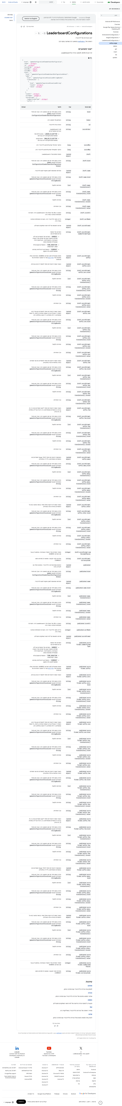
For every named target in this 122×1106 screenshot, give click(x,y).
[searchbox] (110, 15)
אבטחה (94, 1075)
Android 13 (45, 1079)
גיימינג (78, 1069)
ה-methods (81, 41)
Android (93, 1069)
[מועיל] (24, 26)
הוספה (90, 1000)
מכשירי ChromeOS (58, 1073)
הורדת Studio (28, 1076)
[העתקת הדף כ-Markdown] (38, 33)
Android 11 (45, 1085)
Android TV (61, 1079)
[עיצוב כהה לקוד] (89, 58)
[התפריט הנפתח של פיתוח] (69, 2)
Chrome (65, 1094)
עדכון (90, 1014)
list (91, 1007)
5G (79, 1084)
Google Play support (10, 1073)
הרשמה (21, 1102)
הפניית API (29, 1073)
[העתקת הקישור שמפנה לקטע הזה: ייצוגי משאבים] (76, 49)
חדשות (94, 1081)
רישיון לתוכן (59, 1033)
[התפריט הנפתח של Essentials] (94, 2)
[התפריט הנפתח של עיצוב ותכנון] (80, 2)
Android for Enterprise (89, 1072)
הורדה (90, 993)
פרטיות (78, 1081)
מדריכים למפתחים (27, 1070)
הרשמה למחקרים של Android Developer (10, 1077)
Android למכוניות (59, 1076)
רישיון (88, 1101)
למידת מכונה (76, 1072)
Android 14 (45, 1076)
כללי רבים (51, 257)
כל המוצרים (31, 1094)
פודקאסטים (92, 1086)
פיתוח (74, 2)
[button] (110, 28)
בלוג (94, 1084)
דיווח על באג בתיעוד (10, 1070)
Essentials (100, 2)
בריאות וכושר (76, 1075)
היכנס (3, 2)
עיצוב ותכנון (86, 2)
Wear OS (61, 1070)
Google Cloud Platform (44, 1094)
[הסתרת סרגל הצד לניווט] (100, 1103)
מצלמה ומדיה (76, 1078)
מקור (94, 1078)
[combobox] (48, 2)
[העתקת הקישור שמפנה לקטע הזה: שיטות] (84, 982)
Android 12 (45, 1082)
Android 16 (45, 1070)
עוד (64, 2)
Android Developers (87, 26)
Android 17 (45, 1068)
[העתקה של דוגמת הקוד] (91, 58)
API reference (114, 9)
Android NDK (28, 1079)
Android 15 (45, 1073)
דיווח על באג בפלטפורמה (9, 1068)
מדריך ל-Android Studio (25, 1068)
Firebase (56, 1094)
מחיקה (90, 986)
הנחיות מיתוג (82, 1101)
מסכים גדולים (60, 1068)
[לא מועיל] (21, 26)
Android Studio (13, 2)
